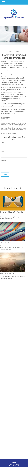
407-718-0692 (16, 465)
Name (2, 142)
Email (2, 151)
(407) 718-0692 (15, 464)
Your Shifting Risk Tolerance (8, 273)
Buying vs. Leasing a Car (7, 243)
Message (3, 160)
